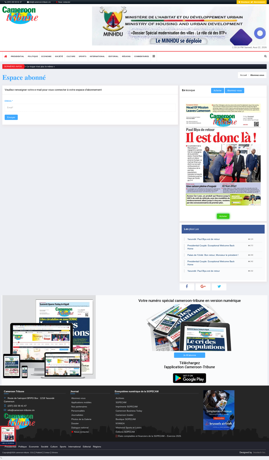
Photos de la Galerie (81, 419)
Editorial (114, 56)
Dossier (75, 423)
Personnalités (78, 411)
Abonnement (259, 2)
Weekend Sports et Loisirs (129, 427)
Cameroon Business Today (129, 411)
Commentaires (141, 56)
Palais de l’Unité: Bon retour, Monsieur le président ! (212, 255)
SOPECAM (121, 402)
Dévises (55, 452)
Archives (120, 398)
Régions (126, 56)
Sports (82, 56)
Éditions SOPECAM (125, 432)
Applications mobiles (81, 402)
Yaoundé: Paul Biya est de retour (203, 239)
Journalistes (77, 415)
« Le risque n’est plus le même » (40, 66)
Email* (9, 101)
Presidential (17, 56)
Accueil (243, 75)
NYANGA (120, 423)
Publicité (39, 452)
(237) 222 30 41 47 (14, 2)
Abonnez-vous (257, 75)
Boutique (245, 2)
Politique (33, 56)
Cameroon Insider (124, 415)
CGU (32, 452)
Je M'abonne (189, 355)
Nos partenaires (79, 406)
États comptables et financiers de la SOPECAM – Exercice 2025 (149, 436)
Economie (46, 56)
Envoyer (11, 117)
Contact (47, 452)
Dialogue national (79, 427)
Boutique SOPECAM (126, 419)
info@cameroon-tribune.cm (40, 2)
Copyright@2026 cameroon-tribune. (15, 452)
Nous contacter (64, 2)
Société (59, 56)
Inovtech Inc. (259, 452)
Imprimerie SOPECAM (127, 406)
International (97, 56)
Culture (71, 56)
